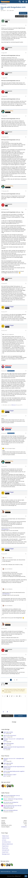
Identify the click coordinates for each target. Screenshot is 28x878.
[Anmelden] (23, 1)
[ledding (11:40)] (5, 785)
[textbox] (14, 703)
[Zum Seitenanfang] (25, 876)
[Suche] (19, 1)
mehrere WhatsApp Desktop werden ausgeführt (13, 771)
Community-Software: (14, 876)
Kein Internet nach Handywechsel (10, 802)
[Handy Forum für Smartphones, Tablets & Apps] (5, 1)
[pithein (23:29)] (12, 785)
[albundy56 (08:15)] (7, 785)
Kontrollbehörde (5, 529)
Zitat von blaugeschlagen (9, 448)
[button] (3, 711)
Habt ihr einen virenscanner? (9, 735)
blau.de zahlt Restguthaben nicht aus (11, 795)
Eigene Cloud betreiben (8, 743)
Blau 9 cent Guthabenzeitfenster (10, 810)
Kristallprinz (24, 826)
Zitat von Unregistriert (9, 334)
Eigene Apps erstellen (8, 732)
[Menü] (26, 1)
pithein (4, 736)
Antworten (20, 715)
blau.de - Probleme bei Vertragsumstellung (12, 799)
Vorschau (7, 715)
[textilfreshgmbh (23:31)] (10, 785)
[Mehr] (26, 25)
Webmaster (14, 405)
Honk (4, 761)
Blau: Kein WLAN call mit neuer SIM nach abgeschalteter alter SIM (12, 806)
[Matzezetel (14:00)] (2, 785)
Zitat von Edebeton (8, 557)
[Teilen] (26, 16)
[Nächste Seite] (17, 680)
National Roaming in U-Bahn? (9, 774)
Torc (4, 733)
